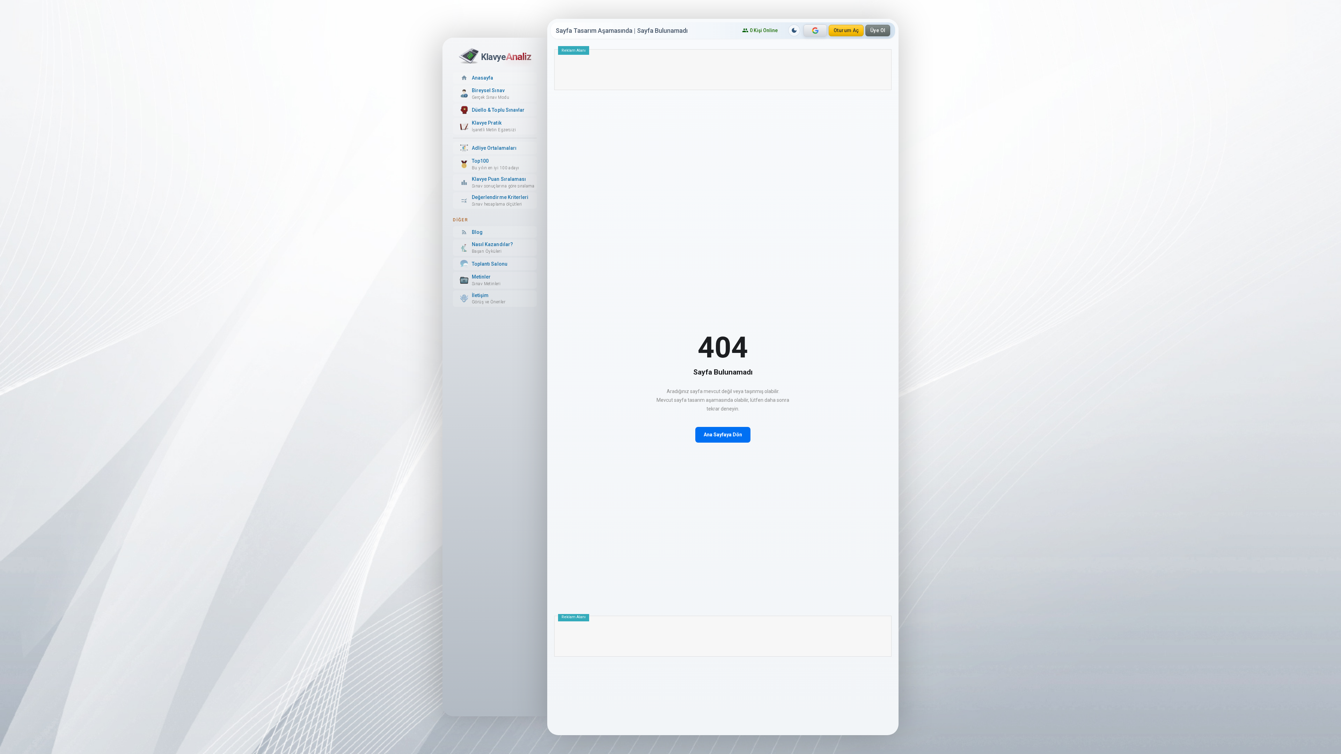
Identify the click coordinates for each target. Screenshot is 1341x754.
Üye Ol (878, 30)
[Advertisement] (723, 72)
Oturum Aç (846, 30)
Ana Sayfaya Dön (723, 434)
